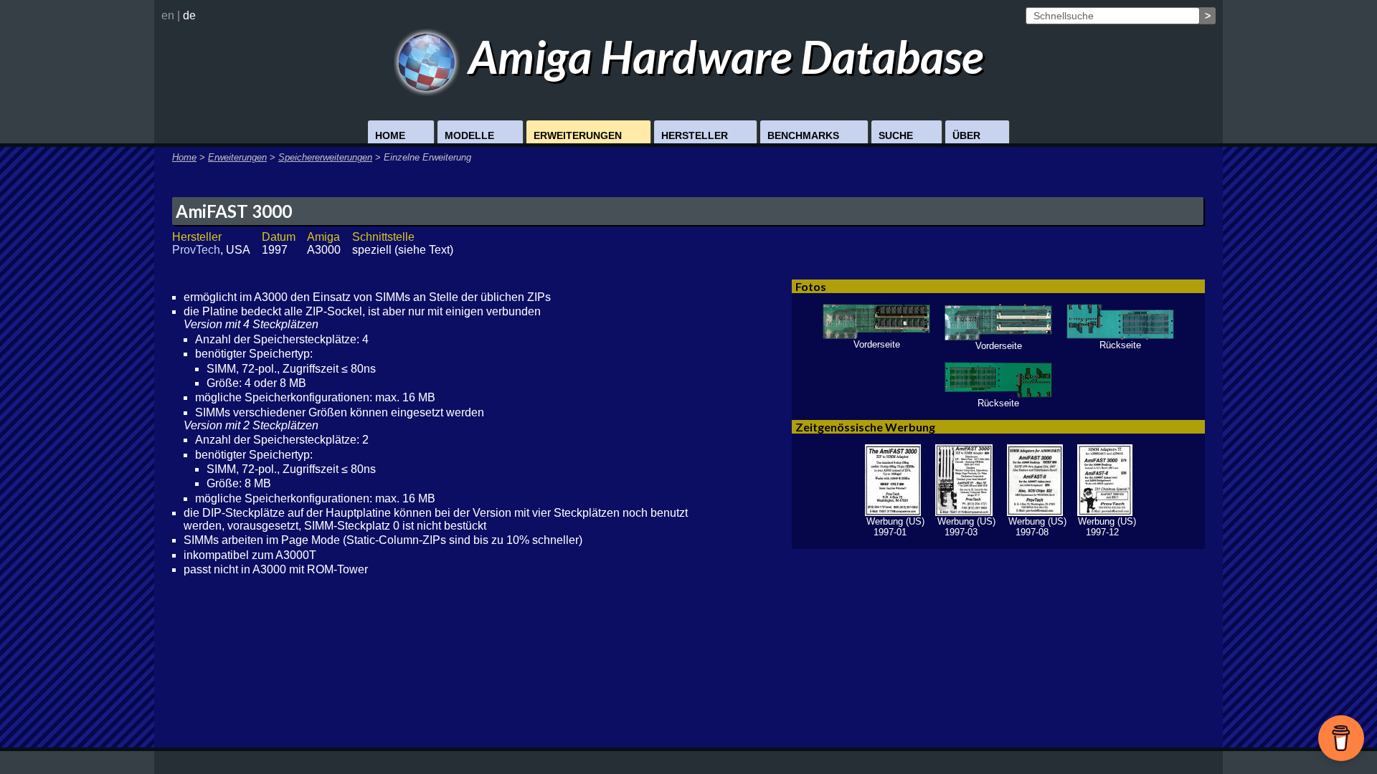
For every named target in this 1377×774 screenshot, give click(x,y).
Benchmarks (803, 135)
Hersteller (694, 135)
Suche (896, 135)
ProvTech (196, 250)
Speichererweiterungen (325, 157)
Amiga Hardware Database (721, 56)
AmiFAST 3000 (234, 211)
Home (390, 135)
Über (966, 135)
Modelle (469, 135)
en (167, 15)
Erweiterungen (578, 135)
